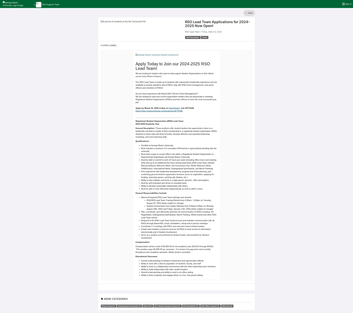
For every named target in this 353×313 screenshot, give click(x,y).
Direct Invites (108, 306)
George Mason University (129, 306)
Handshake (174, 108)
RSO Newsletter (191, 306)
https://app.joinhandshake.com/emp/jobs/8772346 (159, 111)
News (147, 306)
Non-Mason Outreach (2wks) (167, 306)
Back (250, 13)
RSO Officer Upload (210, 306)
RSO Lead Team (192, 32)
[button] (14, 4)
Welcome (227, 306)
